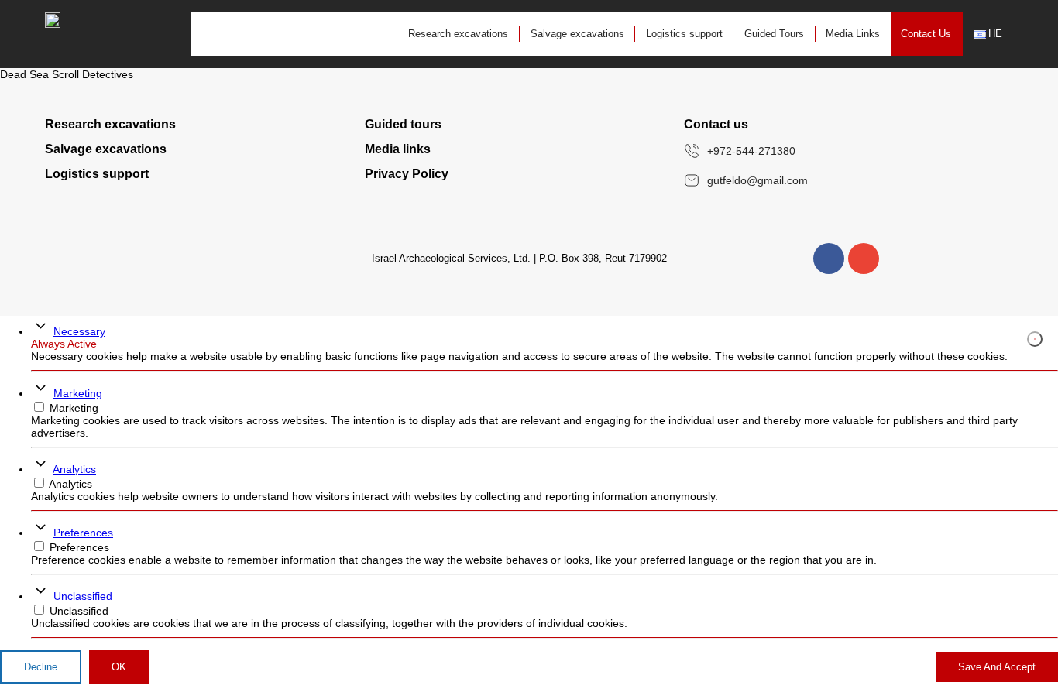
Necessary (79, 331)
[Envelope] (863, 258)
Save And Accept (997, 667)
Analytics (74, 469)
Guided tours (403, 124)
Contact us (716, 124)
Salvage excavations (577, 33)
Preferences (83, 532)
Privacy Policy (406, 173)
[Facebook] (828, 258)
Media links (398, 149)
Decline (40, 667)
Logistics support (684, 33)
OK (119, 667)
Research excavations (458, 33)
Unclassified (82, 596)
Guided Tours (774, 33)
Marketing (77, 393)
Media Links (853, 33)
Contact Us (926, 33)
